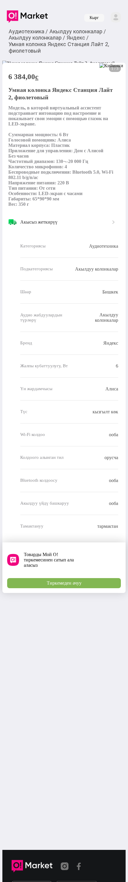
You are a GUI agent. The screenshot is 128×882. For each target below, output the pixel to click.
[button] (27, 17)
